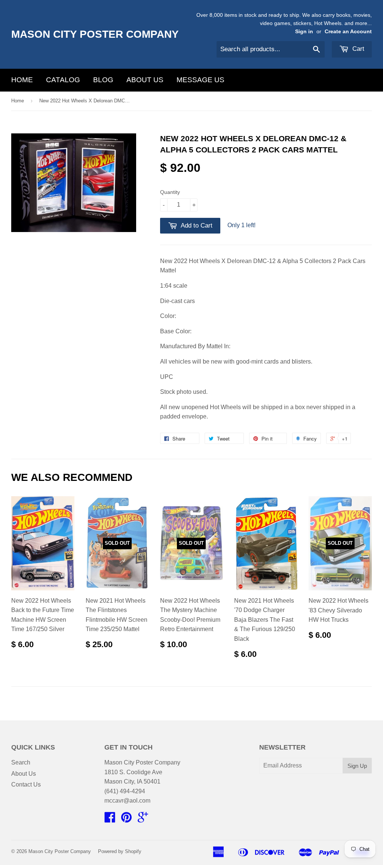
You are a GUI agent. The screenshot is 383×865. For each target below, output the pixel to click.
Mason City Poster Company (95, 34)
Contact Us (26, 784)
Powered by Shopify (119, 851)
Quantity (170, 192)
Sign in (304, 31)
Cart (357, 48)
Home (22, 80)
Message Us (200, 80)
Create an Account (348, 31)
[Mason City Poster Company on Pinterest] (126, 819)
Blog (103, 80)
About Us (144, 80)
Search (20, 762)
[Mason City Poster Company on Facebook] (110, 819)
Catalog (63, 80)
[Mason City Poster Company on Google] (142, 819)
